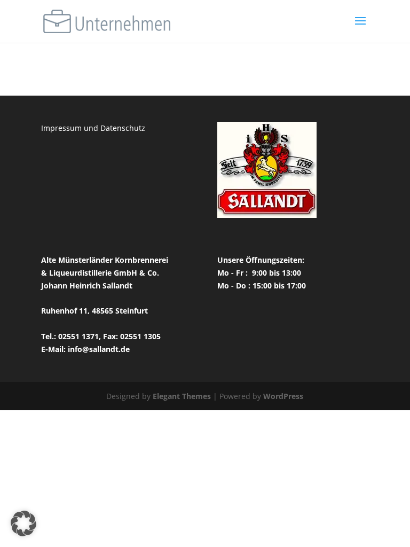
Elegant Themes (182, 396)
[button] (23, 523)
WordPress (283, 396)
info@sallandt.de (99, 349)
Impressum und (70, 128)
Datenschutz (122, 128)
